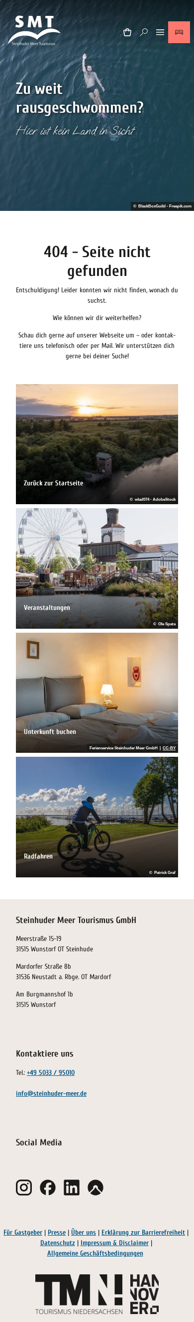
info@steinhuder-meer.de (51, 1093)
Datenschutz (57, 1243)
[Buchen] (179, 32)
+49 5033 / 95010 (51, 1072)
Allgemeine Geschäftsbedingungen (95, 1253)
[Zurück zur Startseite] (34, 32)
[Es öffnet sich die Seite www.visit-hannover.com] (144, 1294)
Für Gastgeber (22, 1232)
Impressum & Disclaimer (115, 1243)
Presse (57, 1232)
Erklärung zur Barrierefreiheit (143, 1232)
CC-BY (169, 748)
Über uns (83, 1232)
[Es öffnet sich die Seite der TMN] (78, 1294)
